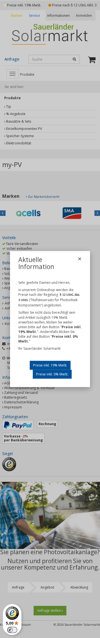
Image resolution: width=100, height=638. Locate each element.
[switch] (12, 630)
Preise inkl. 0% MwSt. (52, 374)
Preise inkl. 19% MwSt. (50, 365)
